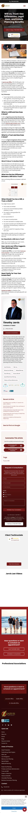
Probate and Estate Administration (10, 769)
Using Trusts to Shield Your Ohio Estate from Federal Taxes (12, 418)
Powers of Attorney (6, 773)
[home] (5, 6)
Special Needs (5, 761)
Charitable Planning (6, 778)
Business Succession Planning (9, 780)
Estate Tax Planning (6, 766)
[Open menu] (24, 5)
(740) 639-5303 (14, 691)
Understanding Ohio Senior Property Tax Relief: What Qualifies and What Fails (14, 414)
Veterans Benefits (6, 775)
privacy (13, 517)
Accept (14, 808)
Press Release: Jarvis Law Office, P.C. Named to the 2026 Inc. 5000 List (13, 403)
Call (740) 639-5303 (14, 649)
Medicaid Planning (6, 763)
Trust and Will (5, 771)
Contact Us (4, 743)
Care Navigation (5, 756)
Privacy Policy (14, 811)
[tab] (9, 699)
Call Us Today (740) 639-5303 (14, 30)
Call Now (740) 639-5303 (14, 524)
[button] (26, 796)
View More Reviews (14, 564)
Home (3, 732)
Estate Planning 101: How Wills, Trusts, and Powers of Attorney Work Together (14, 407)
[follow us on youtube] (11, 725)
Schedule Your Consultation (14, 510)
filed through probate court (13, 123)
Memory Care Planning (7, 759)
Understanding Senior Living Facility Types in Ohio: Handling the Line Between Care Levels (13, 410)
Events (3, 736)
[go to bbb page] (5, 720)
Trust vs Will (6, 461)
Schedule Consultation (11, 333)
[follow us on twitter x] (5, 725)
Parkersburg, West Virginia (8, 752)
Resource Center (5, 741)
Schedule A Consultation (14, 654)
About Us (3, 734)
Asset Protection (5, 750)
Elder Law (3, 754)
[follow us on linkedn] (8, 725)
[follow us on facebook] (2, 725)
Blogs (2, 739)
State (4, 490)
